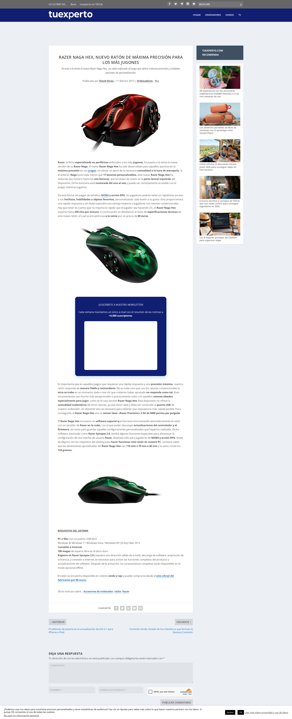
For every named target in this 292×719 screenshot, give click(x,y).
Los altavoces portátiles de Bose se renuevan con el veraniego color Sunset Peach (218, 130)
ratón (117, 591)
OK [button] (240, 712)
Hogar (197, 15)
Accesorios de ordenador (98, 591)
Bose (73, 4)
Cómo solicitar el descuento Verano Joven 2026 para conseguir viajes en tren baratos (218, 167)
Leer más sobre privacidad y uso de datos (266, 712)
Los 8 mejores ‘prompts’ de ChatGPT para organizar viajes (218, 239)
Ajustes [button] (230, 712)
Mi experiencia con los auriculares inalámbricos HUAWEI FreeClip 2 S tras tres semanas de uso (219, 93)
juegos (92, 170)
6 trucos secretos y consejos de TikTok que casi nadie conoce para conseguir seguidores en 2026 (220, 203)
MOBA (105, 195)
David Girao (106, 81)
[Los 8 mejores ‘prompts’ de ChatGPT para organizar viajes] (220, 224)
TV (239, 15)
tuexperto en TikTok (91, 4)
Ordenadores (213, 15)
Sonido (230, 15)
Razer (125, 591)
